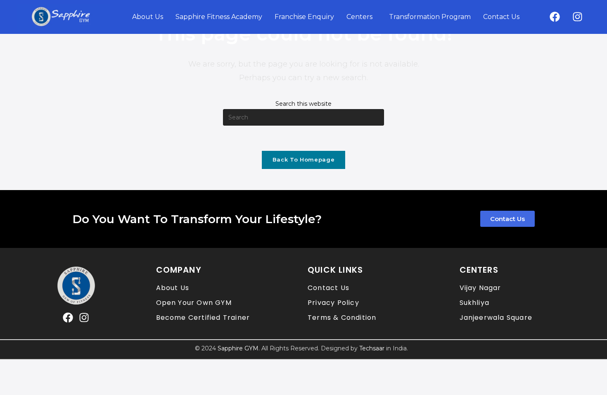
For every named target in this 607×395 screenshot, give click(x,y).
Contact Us (501, 17)
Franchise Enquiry (304, 17)
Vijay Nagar (480, 288)
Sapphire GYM (238, 348)
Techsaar (371, 348)
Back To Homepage (303, 159)
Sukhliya (475, 302)
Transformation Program (430, 17)
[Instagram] (577, 17)
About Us (147, 17)
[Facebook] (555, 17)
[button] (361, 16)
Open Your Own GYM (194, 302)
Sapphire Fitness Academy (218, 17)
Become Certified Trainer (203, 317)
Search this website (303, 103)
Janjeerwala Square (496, 317)
